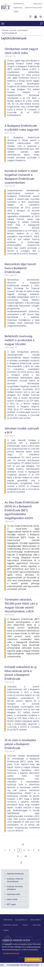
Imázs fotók (12, 899)
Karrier (25, 925)
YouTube (35, 16)
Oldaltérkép (7, 919)
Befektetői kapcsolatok (33, 7)
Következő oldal (21, 862)
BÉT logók (11, 904)
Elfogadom (33, 959)
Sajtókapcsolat (13, 894)
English (16, 11)
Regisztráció (37, 3)
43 (26, 856)
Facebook (30, 16)
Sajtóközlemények (15, 873)
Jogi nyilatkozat (21, 919)
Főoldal (5, 30)
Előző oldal (23, 844)
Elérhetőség (18, 7)
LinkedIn (40, 16)
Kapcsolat (37, 925)
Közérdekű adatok (10, 925)
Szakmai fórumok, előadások (15, 888)
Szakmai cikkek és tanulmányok (15, 880)
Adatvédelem (35, 919)
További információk (11, 953)
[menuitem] (7, 920)
